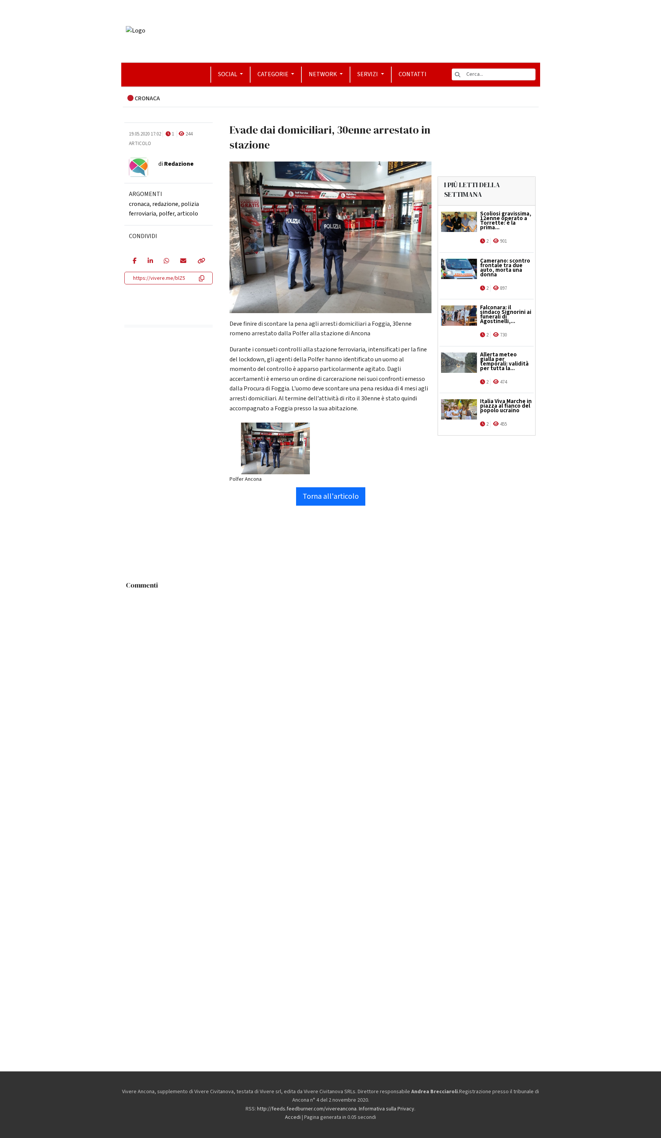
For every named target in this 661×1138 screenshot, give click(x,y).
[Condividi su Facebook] (134, 261)
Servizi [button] (368, 74)
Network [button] (323, 74)
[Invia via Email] (183, 261)
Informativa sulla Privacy (386, 1109)
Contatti (413, 74)
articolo (187, 213)
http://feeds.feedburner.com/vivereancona (307, 1109)
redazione (165, 204)
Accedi (293, 1117)
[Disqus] (331, 688)
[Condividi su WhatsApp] (166, 261)
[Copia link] (201, 261)
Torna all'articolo (331, 496)
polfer (166, 213)
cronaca (139, 204)
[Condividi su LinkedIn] (150, 261)
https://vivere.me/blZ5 (159, 278)
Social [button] (228, 74)
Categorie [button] (273, 74)
